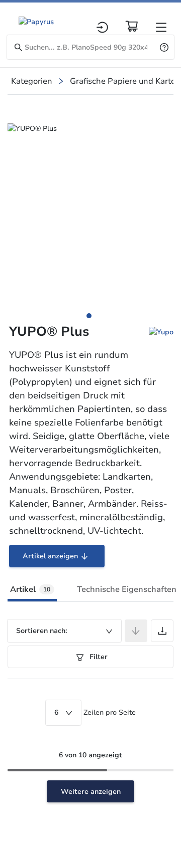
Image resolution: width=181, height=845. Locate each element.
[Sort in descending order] (136, 630)
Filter (97, 657)
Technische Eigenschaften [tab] (126, 589)
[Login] (102, 27)
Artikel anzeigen (50, 556)
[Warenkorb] (131, 26)
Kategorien (31, 81)
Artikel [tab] (30, 589)
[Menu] (161, 27)
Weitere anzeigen (91, 791)
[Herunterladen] (162, 630)
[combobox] (64, 630)
